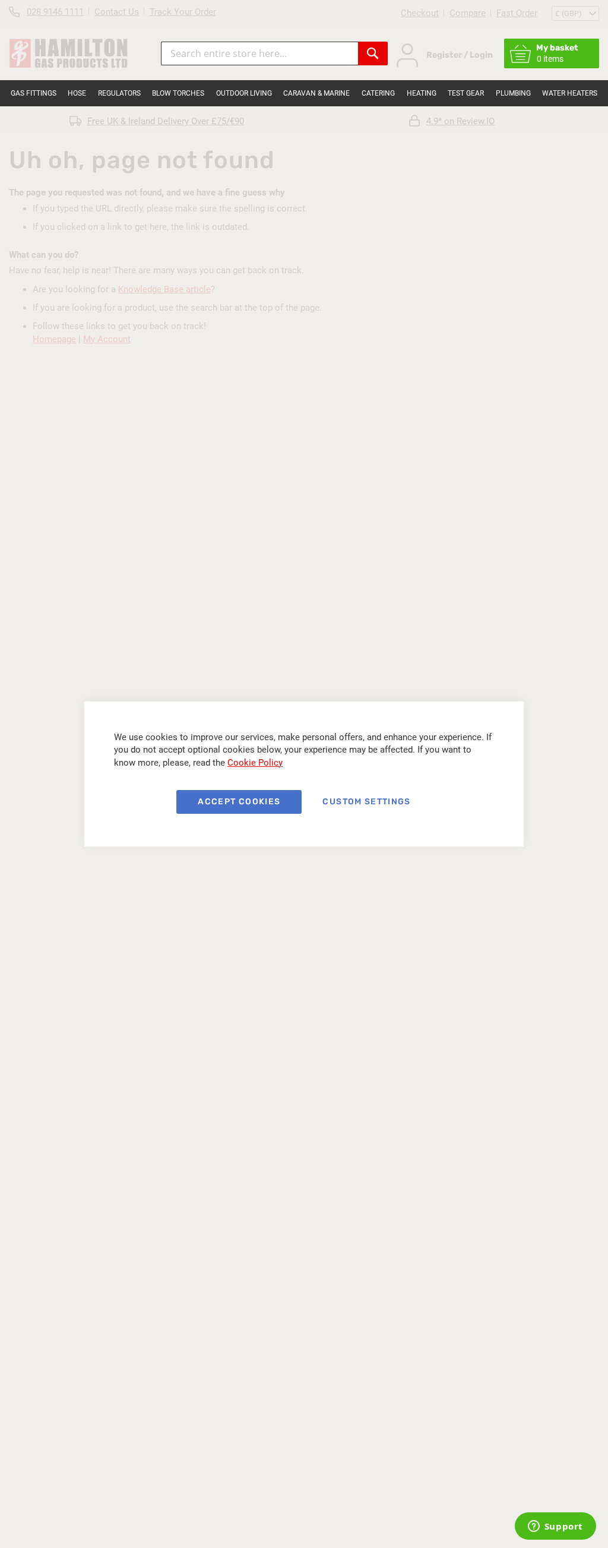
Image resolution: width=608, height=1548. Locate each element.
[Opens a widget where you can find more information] (555, 1527)
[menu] (304, 93)
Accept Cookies (239, 802)
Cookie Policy (255, 762)
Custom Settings (366, 802)
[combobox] (259, 53)
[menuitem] (33, 93)
